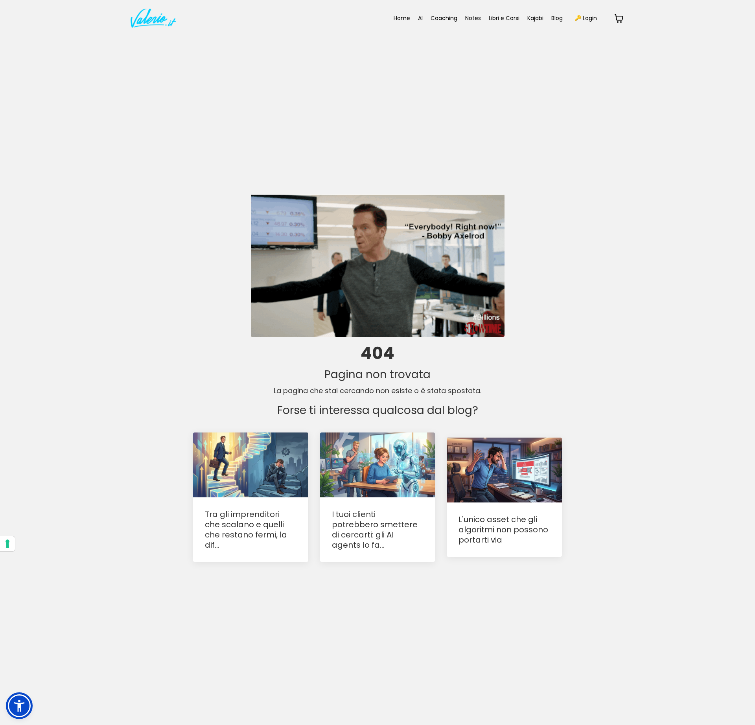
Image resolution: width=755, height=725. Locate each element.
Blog (557, 18)
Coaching (444, 18)
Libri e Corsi (504, 18)
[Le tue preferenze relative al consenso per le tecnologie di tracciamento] (7, 543)
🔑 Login (586, 18)
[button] (19, 705)
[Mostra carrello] (619, 18)
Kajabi (535, 18)
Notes (473, 18)
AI (420, 18)
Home (402, 18)
